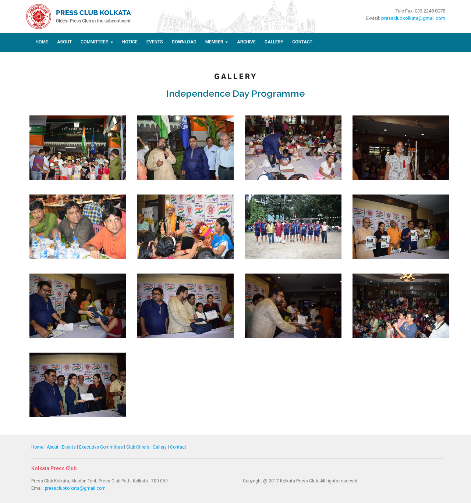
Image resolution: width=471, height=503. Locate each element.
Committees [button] (95, 41)
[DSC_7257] (78, 384)
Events (154, 41)
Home (42, 41)
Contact (302, 41)
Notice (130, 41)
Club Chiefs (137, 447)
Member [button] (214, 41)
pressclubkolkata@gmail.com (413, 18)
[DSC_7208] (78, 305)
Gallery (274, 41)
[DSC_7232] (186, 305)
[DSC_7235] (293, 305)
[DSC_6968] (78, 147)
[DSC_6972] (186, 147)
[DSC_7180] (186, 226)
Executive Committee (101, 447)
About (64, 41)
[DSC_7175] (78, 226)
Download (184, 41)
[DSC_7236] (401, 305)
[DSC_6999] (293, 147)
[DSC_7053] (401, 147)
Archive (246, 41)
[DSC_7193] (401, 226)
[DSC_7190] (293, 226)
